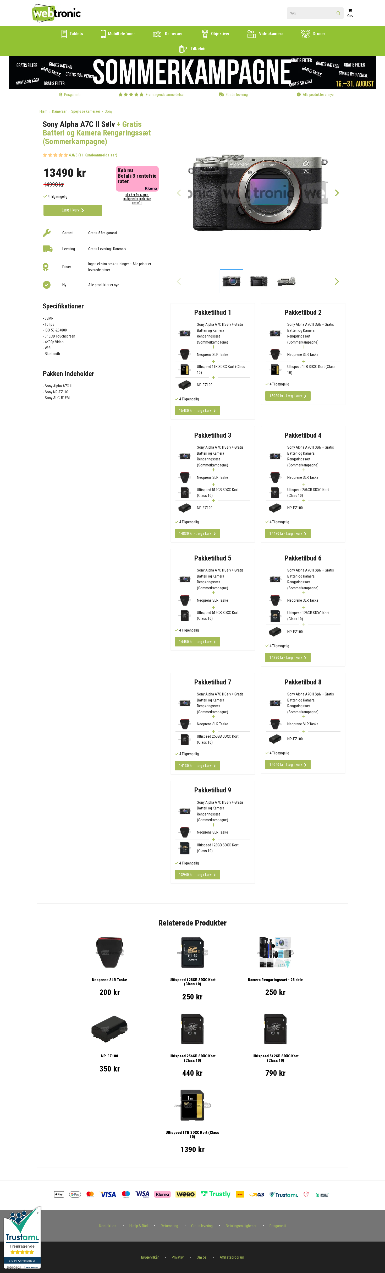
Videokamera (270, 33)
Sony (108, 111)
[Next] (336, 192)
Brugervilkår (150, 1257)
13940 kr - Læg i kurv (195, 875)
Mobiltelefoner (121, 33)
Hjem (43, 111)
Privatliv (178, 1257)
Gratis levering (202, 1225)
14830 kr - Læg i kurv (195, 533)
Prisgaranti (278, 1225)
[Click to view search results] (338, 13)
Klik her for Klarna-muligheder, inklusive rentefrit (137, 199)
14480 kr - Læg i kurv (286, 533)
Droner (318, 33)
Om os (202, 1257)
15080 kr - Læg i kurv (286, 396)
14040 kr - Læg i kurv (286, 765)
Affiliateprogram (232, 1257)
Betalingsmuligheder (241, 1225)
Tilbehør (197, 48)
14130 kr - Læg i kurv (195, 766)
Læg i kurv (71, 210)
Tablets (75, 33)
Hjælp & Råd (138, 1225)
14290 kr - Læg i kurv (286, 657)
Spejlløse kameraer (85, 111)
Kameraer (173, 33)
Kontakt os (107, 1225)
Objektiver (220, 33)
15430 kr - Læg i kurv (195, 411)
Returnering (169, 1225)
